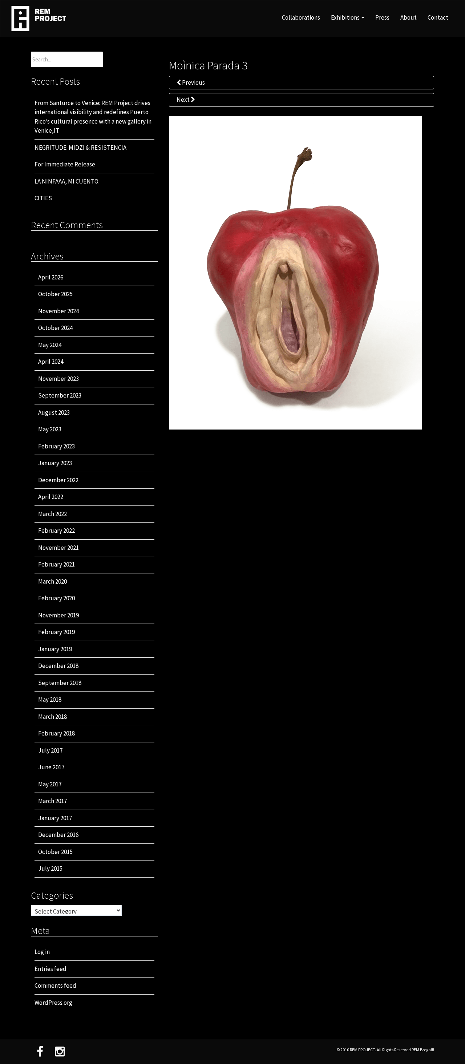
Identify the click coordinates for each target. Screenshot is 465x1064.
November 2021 (58, 548)
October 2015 (55, 852)
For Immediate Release (65, 164)
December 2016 (58, 835)
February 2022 (56, 531)
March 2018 (52, 717)
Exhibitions (346, 17)
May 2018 (49, 700)
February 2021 (56, 564)
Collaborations (301, 17)
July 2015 (50, 868)
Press (382, 17)
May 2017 (49, 784)
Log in (42, 952)
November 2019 (58, 615)
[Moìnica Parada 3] (295, 272)
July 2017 (50, 750)
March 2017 (52, 801)
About (408, 17)
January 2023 (55, 463)
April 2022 (50, 497)
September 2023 (59, 395)
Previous (193, 82)
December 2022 (58, 480)
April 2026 (50, 277)
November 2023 (58, 379)
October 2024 (55, 328)
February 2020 (56, 598)
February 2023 (56, 446)
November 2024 (58, 311)
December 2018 (58, 666)
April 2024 (50, 362)
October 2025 (55, 294)
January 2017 (55, 818)
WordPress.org (53, 1003)
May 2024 (49, 345)
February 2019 (56, 632)
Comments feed (55, 986)
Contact (438, 17)
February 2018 (56, 733)
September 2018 (59, 683)
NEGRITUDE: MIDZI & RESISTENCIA (80, 148)
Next (184, 100)
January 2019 (55, 649)
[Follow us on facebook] (40, 1051)
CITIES (43, 198)
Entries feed (50, 969)
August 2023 (54, 412)
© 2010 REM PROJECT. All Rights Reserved (374, 1049)
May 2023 (49, 429)
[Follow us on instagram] (60, 1051)
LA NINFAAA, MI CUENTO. (67, 181)
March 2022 (52, 514)
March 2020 (52, 581)
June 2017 (51, 767)
